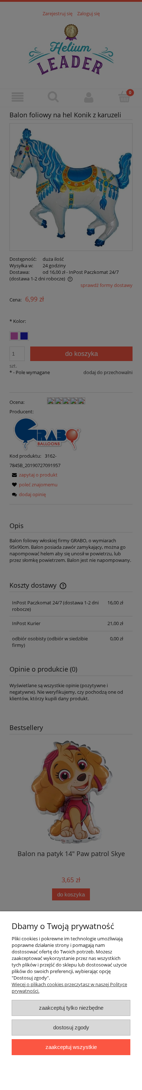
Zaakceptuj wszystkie (71, 1047)
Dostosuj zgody (71, 1027)
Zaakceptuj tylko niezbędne (71, 1008)
